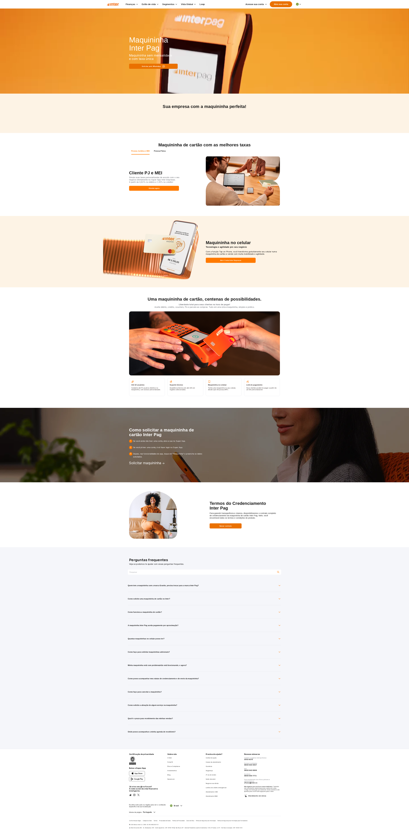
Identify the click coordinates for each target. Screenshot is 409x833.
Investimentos (172, 770)
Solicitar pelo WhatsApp (151, 66)
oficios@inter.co (250, 783)
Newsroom (171, 779)
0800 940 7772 (250, 776)
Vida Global (187, 4)
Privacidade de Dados (165, 820)
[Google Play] (137, 779)
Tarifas (155, 820)
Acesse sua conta (255, 4)
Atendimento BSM (212, 796)
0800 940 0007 (250, 765)
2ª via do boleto (211, 775)
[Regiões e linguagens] (298, 4)
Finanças (130, 4)
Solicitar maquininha (145, 463)
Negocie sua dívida (212, 783)
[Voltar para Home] (113, 4)
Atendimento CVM (212, 792)
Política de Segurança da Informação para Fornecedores (232, 820)
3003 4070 (248, 759)
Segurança (209, 770)
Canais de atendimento (213, 762)
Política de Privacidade (178, 820)
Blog (168, 775)
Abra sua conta (281, 4)
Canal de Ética (190, 820)
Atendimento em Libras (257, 796)
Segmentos (168, 4)
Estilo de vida (149, 4)
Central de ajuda (211, 758)
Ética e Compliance (173, 766)
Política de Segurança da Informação (206, 820)
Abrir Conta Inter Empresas (230, 260)
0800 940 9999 (250, 770)
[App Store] (137, 773)
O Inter (169, 758)
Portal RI (170, 762)
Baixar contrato (226, 526)
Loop (202, 4)
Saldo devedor (211, 779)
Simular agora (154, 188)
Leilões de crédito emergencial (216, 787)
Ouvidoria (209, 766)
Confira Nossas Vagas (135, 820)
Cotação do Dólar (147, 820)
